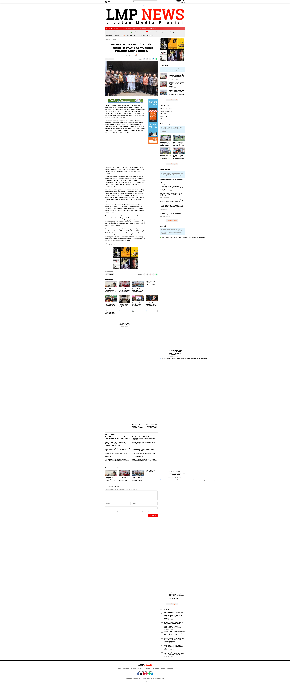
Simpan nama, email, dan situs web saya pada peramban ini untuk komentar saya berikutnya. (129, 511)
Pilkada (136, 32)
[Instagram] (146, 673)
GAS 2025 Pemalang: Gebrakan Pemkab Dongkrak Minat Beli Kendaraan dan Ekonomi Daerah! (176, 473)
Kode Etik (133, 668)
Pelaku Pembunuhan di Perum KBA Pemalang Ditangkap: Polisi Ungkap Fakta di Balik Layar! (172, 188)
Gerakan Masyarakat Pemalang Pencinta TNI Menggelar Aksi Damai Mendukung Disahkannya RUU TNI (174, 653)
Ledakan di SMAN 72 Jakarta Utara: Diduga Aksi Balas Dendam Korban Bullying (172, 200)
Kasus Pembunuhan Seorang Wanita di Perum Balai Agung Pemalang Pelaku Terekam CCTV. (171, 194)
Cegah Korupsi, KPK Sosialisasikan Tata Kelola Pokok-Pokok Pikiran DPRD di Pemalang (151, 426)
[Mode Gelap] (183, 1)
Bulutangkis (172, 32)
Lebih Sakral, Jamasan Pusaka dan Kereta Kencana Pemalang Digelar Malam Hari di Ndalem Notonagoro (151, 304)
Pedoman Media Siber (167, 668)
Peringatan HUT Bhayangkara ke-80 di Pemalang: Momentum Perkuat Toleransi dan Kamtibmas (137, 304)
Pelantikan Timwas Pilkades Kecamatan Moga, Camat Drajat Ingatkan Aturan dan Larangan (124, 290)
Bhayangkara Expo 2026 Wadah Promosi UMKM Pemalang (151, 283)
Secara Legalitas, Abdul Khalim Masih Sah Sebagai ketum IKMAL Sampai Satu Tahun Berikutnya (174, 633)
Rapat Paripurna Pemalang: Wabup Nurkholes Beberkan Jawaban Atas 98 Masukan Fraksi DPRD (124, 305)
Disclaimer (156, 668)
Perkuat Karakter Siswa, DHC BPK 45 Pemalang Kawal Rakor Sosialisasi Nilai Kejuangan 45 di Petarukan (137, 290)
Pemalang (134, 54)
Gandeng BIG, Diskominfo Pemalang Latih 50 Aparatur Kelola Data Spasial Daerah (138, 426)
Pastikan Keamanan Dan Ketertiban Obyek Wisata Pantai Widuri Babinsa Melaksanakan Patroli (174, 640)
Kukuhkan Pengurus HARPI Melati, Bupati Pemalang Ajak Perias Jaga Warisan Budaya (124, 325)
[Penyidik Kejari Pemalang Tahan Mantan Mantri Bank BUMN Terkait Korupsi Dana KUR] (111, 284)
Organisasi (142, 35)
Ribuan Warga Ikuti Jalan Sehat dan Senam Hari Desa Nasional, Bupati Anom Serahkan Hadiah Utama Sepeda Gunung (178, 157)
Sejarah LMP (150, 35)
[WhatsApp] (149, 673)
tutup (144, 681)
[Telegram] (152, 673)
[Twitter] (141, 673)
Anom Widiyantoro (166, 108)
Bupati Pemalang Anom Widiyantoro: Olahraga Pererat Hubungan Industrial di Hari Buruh (179, 144)
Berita (110, 28)
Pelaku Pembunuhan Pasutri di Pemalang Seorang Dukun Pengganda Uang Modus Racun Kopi (171, 207)
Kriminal (116, 28)
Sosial (135, 35)
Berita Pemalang (165, 119)
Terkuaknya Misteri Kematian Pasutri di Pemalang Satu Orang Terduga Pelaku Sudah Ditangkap (171, 213)
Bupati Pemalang (166, 113)
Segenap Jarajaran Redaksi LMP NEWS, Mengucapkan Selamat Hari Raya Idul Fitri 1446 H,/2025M (173, 647)
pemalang (164, 116)
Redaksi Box (126, 668)
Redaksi (128, 54)
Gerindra (123, 35)
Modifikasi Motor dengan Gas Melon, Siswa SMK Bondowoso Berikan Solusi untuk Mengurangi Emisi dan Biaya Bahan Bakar (176, 595)
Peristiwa (180, 32)
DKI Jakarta (109, 35)
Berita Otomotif (152, 28)
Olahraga (135, 28)
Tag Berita (143, 28)
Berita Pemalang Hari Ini (168, 111)
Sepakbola (164, 32)
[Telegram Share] (153, 59)
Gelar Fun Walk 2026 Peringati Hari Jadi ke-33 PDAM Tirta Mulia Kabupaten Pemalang (165, 157)
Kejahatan (143, 32)
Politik (122, 28)
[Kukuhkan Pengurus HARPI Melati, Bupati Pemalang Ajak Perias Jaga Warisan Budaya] (124, 316)
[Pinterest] (144, 673)
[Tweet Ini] (147, 59)
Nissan (157, 32)
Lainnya (160, 28)
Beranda (119, 32)
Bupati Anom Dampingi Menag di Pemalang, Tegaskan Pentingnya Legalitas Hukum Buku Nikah (111, 304)
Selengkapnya (172, 100)
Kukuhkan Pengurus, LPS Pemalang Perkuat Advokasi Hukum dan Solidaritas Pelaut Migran (176, 352)
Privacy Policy (148, 668)
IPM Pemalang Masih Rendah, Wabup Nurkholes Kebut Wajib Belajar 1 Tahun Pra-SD (111, 312)
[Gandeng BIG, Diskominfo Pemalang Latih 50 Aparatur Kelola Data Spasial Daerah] (138, 366)
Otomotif (128, 28)
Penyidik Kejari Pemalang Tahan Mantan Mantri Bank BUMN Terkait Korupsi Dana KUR (111, 290)
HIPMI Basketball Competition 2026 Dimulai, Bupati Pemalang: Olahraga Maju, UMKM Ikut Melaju (165, 144)
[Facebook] (138, 673)
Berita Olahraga (128, 32)
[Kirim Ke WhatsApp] (156, 59)
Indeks (178, 1)
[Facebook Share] (144, 59)
